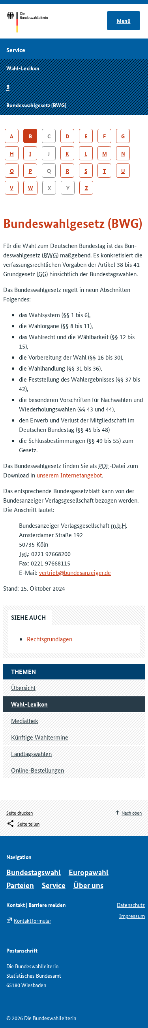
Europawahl (89, 872)
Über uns (88, 885)
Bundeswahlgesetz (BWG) (36, 105)
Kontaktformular (32, 920)
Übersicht (23, 687)
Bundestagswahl (33, 872)
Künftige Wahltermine (39, 737)
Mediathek (24, 720)
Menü (124, 20)
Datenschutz (131, 905)
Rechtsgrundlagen (49, 639)
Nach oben (132, 812)
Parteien (20, 885)
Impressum (132, 916)
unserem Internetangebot (69, 475)
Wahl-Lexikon (22, 68)
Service (54, 885)
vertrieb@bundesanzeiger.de (75, 572)
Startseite (34, 23)
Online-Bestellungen (37, 770)
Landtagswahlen (31, 753)
